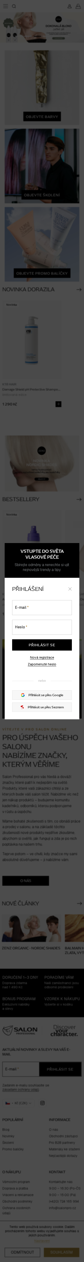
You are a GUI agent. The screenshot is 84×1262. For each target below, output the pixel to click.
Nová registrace (42, 657)
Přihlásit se (42, 645)
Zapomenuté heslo (42, 664)
